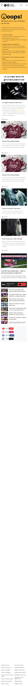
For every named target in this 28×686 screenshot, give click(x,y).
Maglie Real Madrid (19, 667)
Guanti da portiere (19, 665)
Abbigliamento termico (20, 674)
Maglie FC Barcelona (20, 670)
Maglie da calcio (19, 683)
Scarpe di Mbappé (5, 672)
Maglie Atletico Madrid (20, 672)
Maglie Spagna (18, 681)
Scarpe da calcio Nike (6, 681)
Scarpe (3, 83)
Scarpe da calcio (5, 665)
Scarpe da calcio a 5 (6, 667)
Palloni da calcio (5, 683)
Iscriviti (23, 284)
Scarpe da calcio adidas (7, 678)
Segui (11, 328)
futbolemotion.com (19, 36)
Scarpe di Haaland (5, 670)
